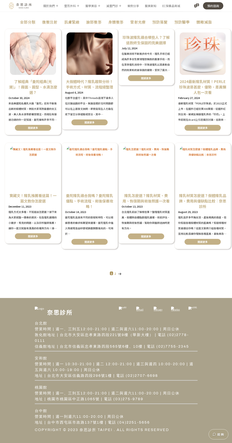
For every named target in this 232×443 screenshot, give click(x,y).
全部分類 (28, 22)
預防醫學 (182, 22)
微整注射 (50, 22)
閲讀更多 (33, 128)
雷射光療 (138, 22)
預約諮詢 (213, 6)
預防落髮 (160, 22)
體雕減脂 (204, 22)
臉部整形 (94, 22)
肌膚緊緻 (72, 22)
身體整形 (116, 22)
